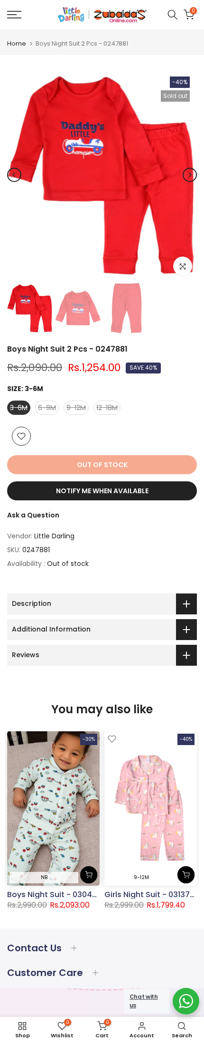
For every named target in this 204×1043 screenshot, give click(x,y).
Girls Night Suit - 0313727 (151, 894)
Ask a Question (33, 515)
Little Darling (54, 536)
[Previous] (14, 175)
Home (16, 43)
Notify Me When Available (102, 491)
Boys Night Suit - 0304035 (56, 894)
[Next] (190, 175)
